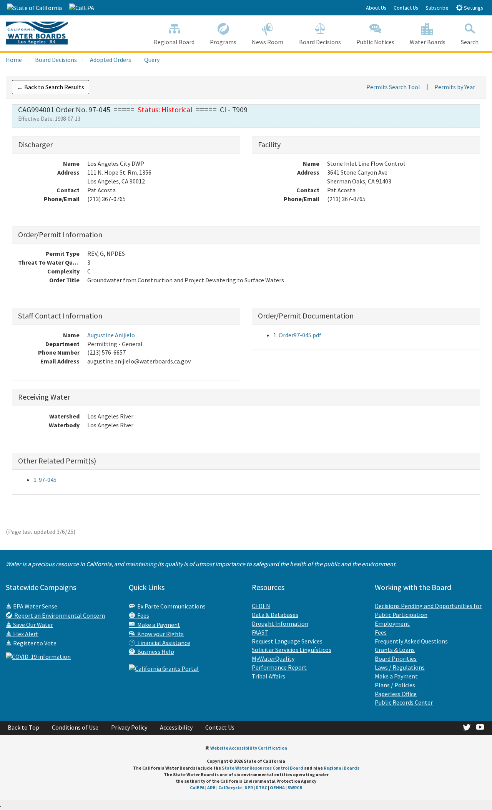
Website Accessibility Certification (248, 748)
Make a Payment (157, 624)
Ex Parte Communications (170, 606)
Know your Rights (159, 634)
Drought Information (280, 623)
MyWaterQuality (273, 658)
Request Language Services (287, 641)
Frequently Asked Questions (411, 641)
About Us (376, 7)
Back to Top (23, 727)
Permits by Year (454, 87)
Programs (223, 42)
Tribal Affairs (268, 676)
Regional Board (174, 42)
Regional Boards (341, 768)
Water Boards (427, 42)
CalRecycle (230, 787)
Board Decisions (320, 42)
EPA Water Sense (34, 606)
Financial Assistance (162, 643)
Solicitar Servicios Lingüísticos (291, 649)
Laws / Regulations (400, 667)
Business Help (154, 651)
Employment (392, 623)
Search (470, 42)
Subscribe (437, 7)
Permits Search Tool (393, 87)
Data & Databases (275, 614)
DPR (248, 787)
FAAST (260, 632)
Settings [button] (473, 7)
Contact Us (406, 7)
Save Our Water (32, 624)
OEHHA (277, 787)
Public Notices (375, 42)
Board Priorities (396, 658)
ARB (211, 787)
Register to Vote (34, 643)
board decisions (56, 59)
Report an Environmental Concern (58, 615)
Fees (142, 615)
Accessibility (176, 727)
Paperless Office (396, 694)
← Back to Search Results (50, 87)
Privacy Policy (129, 727)
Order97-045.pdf (300, 335)
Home (14, 59)
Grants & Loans (395, 649)
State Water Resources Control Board (262, 768)
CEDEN (261, 606)
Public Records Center (404, 702)
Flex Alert (25, 634)
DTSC (261, 787)
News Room (267, 42)
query (152, 59)
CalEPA (197, 787)
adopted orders (110, 59)
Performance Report (279, 667)
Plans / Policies (395, 685)
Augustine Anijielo (111, 335)
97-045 (48, 479)
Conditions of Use (75, 727)
